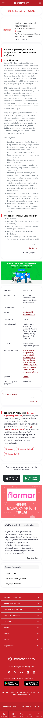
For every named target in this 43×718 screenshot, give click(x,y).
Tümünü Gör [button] (32, 558)
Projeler (7, 640)
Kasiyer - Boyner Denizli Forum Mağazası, (30, 362)
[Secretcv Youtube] (21, 672)
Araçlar (6, 634)
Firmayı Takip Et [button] (11, 394)
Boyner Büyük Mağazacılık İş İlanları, (29, 357)
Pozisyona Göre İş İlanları (13, 609)
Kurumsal (7, 621)
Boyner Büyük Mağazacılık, (28, 351)
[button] (33, 248)
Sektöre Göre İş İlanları (12, 615)
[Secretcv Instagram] (34, 672)
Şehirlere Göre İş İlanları (12, 597)
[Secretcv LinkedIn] (28, 672)
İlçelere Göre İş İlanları (12, 603)
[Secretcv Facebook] (9, 672)
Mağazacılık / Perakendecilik (29, 313)
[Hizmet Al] (21, 272)
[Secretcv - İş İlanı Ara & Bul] (11, 683)
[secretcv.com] (21, 659)
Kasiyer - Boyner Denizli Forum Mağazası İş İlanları (31, 369)
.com (21, 2)
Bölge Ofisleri (9, 646)
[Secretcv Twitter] (15, 672)
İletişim (6, 627)
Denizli (26, 377)
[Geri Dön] (3, 3)
